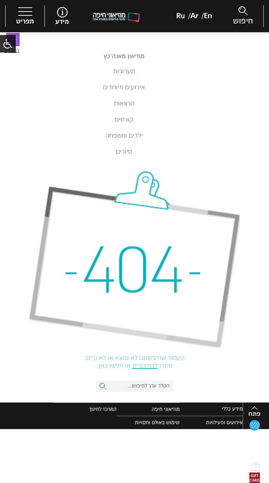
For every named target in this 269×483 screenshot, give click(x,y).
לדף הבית (145, 366)
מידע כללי (232, 409)
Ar (194, 16)
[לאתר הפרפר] (254, 425)
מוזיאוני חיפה (166, 409)
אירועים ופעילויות (224, 422)
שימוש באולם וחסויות (157, 422)
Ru (180, 16)
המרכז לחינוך (103, 409)
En (208, 16)
